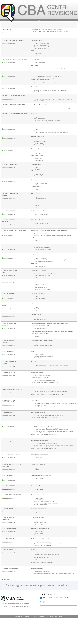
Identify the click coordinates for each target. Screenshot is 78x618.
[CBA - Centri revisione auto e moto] (41, 598)
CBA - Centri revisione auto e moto (56, 598)
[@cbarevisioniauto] (41, 602)
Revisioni (7, 579)
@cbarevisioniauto (50, 602)
